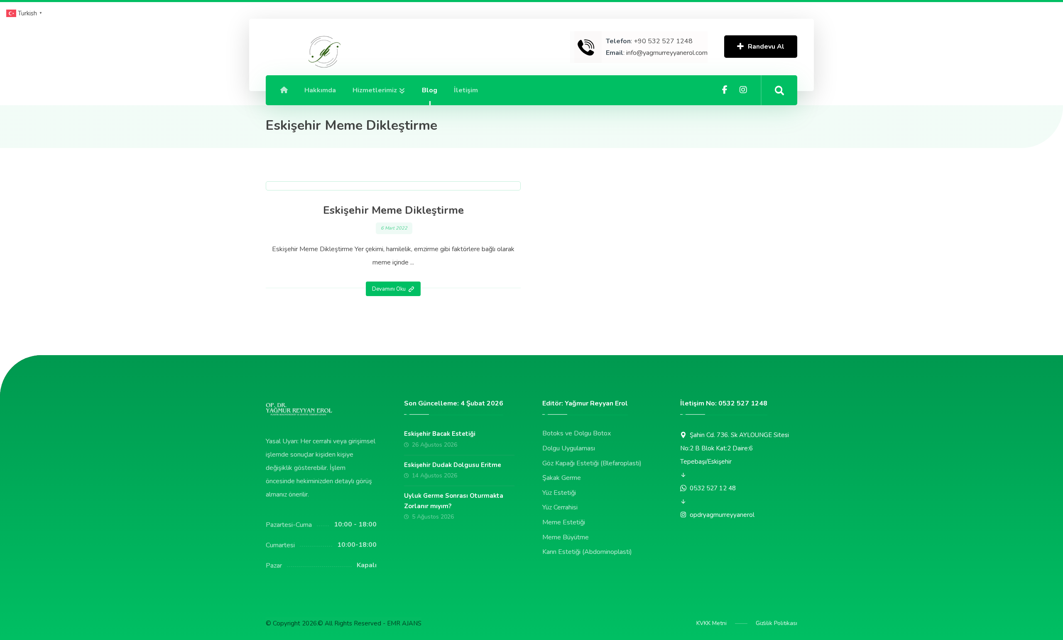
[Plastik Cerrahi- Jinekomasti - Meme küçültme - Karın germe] (323, 52)
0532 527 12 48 (713, 488)
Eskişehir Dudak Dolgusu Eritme (452, 465)
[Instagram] (743, 90)
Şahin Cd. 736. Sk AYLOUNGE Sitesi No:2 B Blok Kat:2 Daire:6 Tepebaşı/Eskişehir (734, 448)
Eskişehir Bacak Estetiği (439, 434)
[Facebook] (725, 90)
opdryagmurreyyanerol (722, 515)
